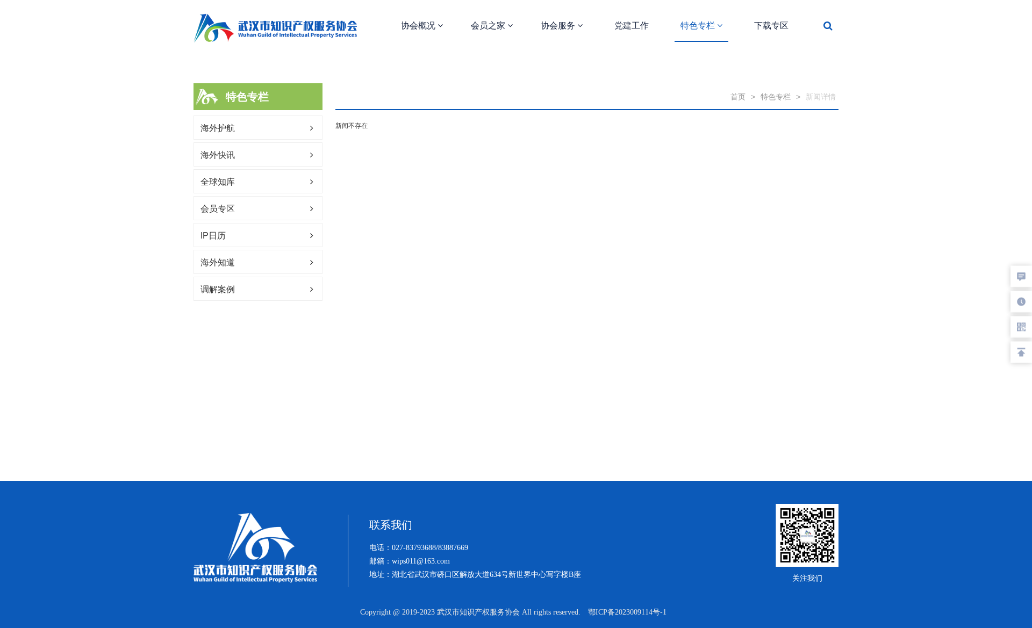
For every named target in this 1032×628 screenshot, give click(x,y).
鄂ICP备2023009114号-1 (627, 612)
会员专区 (217, 208)
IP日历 (213, 235)
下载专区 (771, 25)
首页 (738, 96)
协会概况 (419, 25)
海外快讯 (217, 155)
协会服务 (559, 25)
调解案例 (217, 289)
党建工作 (631, 25)
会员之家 (489, 25)
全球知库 (217, 181)
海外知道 (217, 262)
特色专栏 (698, 25)
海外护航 (217, 128)
